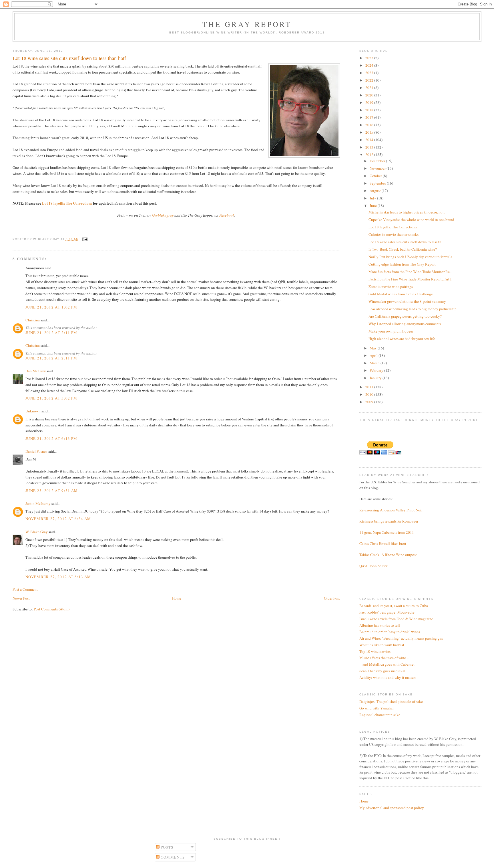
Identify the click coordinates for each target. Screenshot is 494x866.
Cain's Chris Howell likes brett (382, 543)
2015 (369, 132)
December (378, 160)
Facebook (226, 215)
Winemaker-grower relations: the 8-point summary (407, 301)
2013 (369, 147)
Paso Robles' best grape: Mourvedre (387, 612)
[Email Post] (84, 239)
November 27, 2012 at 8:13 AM (58, 576)
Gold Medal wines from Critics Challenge (400, 293)
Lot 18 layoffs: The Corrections (67, 203)
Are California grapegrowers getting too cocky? (405, 316)
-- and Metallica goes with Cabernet (387, 664)
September (378, 183)
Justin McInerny (38, 503)
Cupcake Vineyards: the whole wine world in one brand (411, 219)
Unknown (33, 411)
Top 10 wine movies (375, 651)
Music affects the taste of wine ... (384, 657)
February (377, 370)
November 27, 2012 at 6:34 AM (58, 518)
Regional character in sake (379, 714)
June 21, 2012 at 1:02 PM (51, 307)
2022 (369, 80)
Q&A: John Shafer (373, 565)
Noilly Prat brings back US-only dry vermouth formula (410, 256)
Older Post (332, 598)
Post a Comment (25, 589)
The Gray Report (247, 24)
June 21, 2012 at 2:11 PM (51, 332)
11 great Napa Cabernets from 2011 (386, 532)
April (374, 355)
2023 (369, 72)
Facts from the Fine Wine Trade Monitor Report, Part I (409, 279)
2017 (369, 117)
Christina (32, 320)
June (374, 205)
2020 (369, 95)
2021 (369, 87)
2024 (369, 65)
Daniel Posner (36, 451)
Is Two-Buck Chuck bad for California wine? (402, 249)
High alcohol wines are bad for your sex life (401, 338)
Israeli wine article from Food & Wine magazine (396, 618)
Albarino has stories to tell (379, 625)
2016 (369, 124)
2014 (369, 139)
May (374, 348)
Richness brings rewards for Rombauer (388, 521)
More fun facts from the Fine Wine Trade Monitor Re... (410, 271)
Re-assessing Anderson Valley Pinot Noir (391, 510)
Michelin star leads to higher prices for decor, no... (406, 212)
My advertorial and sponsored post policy (391, 807)
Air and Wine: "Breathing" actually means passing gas (401, 638)
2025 (369, 57)
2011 (369, 386)
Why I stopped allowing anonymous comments (404, 323)
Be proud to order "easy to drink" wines (389, 631)
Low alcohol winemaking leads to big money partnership (412, 308)
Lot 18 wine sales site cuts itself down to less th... (406, 241)
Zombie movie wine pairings (390, 286)
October (376, 175)
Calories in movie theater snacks (393, 234)
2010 (369, 394)
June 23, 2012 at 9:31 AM (51, 490)
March (375, 362)
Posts (167, 847)
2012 (369, 154)
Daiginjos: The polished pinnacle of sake (391, 701)
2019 (369, 102)
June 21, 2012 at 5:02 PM (51, 398)
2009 (369, 401)
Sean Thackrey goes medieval (382, 670)
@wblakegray (163, 215)
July (373, 198)
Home (176, 598)
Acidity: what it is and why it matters (387, 677)
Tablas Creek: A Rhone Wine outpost (388, 554)
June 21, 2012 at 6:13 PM (51, 438)
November (378, 168)
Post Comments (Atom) (51, 609)
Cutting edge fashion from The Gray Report (402, 264)
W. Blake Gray (36, 531)
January (376, 377)
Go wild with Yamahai (376, 708)
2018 (369, 109)
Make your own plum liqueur (390, 331)
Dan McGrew (35, 370)
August (376, 190)
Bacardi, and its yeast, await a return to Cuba (393, 605)
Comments (172, 857)
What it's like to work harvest (381, 644)
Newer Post (21, 598)
